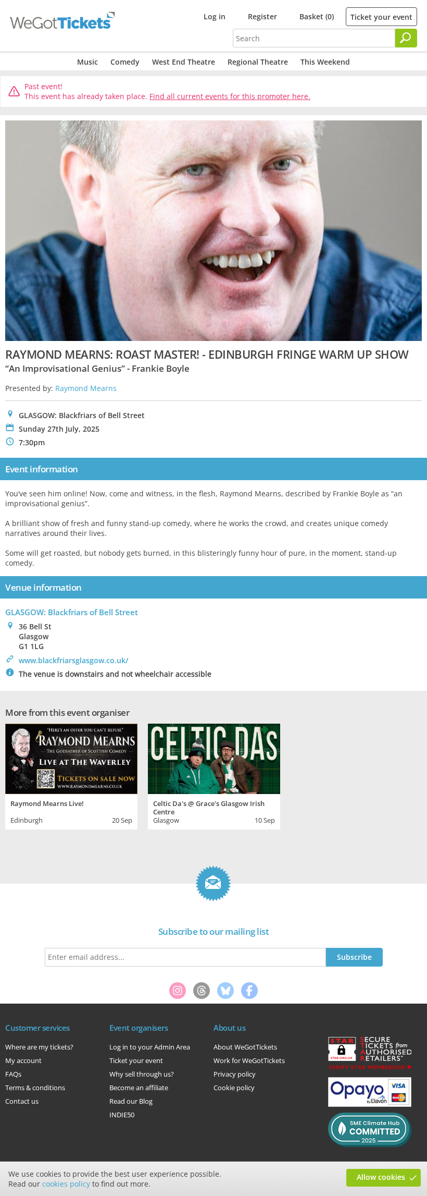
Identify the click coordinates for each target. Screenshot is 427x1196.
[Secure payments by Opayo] (369, 1104)
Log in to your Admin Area (149, 1047)
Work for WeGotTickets (249, 1060)
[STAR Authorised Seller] (369, 1068)
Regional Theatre (258, 62)
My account (23, 1060)
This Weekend (325, 62)
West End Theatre (183, 62)
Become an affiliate (138, 1087)
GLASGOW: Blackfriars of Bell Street (71, 612)
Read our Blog (131, 1101)
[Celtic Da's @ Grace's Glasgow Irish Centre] (214, 757)
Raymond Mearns (86, 388)
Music (87, 62)
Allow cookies (381, 1177)
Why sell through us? (141, 1074)
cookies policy (66, 1184)
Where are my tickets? (39, 1047)
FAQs (13, 1074)
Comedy (125, 62)
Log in (214, 16)
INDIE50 (121, 1114)
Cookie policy (234, 1087)
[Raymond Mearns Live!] (71, 757)
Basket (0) (316, 16)
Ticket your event (381, 17)
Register (262, 16)
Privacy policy (235, 1074)
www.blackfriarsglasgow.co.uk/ (73, 660)
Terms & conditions (35, 1087)
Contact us (22, 1101)
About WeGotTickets (245, 1047)
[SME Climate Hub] (369, 1144)
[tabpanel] (71, 775)
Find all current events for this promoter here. (229, 96)
